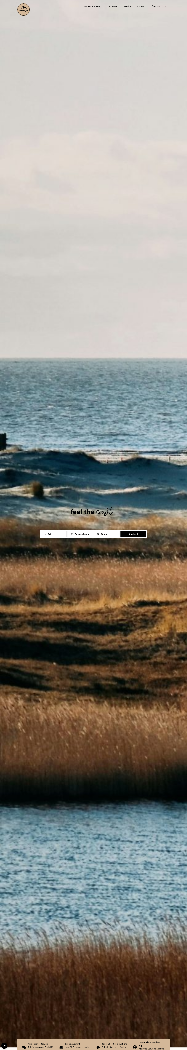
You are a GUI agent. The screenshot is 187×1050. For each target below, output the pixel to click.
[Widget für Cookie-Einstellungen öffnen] (4, 1046)
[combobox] (53, 534)
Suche (132, 534)
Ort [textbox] (49, 534)
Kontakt (141, 6)
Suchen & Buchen (92, 6)
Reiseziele (112, 6)
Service (127, 6)
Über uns (156, 6)
